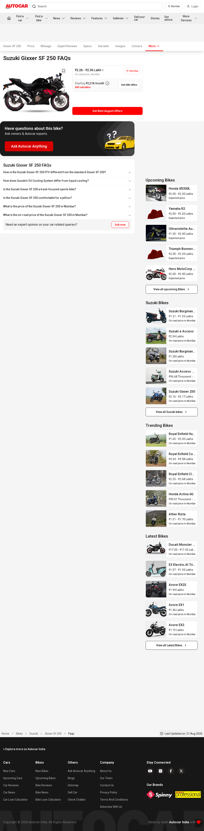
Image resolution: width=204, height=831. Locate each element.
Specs (87, 46)
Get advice (168, 18)
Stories (155, 18)
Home (5, 733)
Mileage (46, 46)
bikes (19, 733)
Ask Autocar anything (81, 771)
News (56, 18)
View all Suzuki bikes (169, 412)
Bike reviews (43, 785)
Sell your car (139, 18)
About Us (106, 771)
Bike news (41, 792)
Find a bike (39, 18)
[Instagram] (160, 771)
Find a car (20, 18)
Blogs (71, 778)
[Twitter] (181, 771)
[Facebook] (171, 771)
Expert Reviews (67, 46)
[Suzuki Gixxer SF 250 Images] (36, 90)
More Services (186, 18)
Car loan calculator (15, 799)
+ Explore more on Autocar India (24, 749)
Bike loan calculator (48, 799)
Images (120, 46)
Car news (9, 792)
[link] (156, 193)
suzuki (33, 733)
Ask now (120, 224)
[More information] (107, 83)
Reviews (76, 18)
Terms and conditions (114, 799)
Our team (106, 778)
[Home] (9, 18)
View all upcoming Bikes (169, 289)
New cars (9, 771)
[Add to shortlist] (63, 71)
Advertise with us (111, 806)
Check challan (76, 799)
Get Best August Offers (107, 111)
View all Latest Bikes (169, 645)
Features (97, 18)
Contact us (107, 785)
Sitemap (73, 785)
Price (30, 46)
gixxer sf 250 (53, 733)
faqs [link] (71, 733)
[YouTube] (150, 771)
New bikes (41, 771)
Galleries (118, 18)
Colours (137, 46)
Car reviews (11, 785)
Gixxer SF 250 (12, 46)
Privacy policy (108, 792)
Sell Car (72, 792)
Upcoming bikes (45, 778)
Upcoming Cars (12, 778)
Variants (103, 46)
